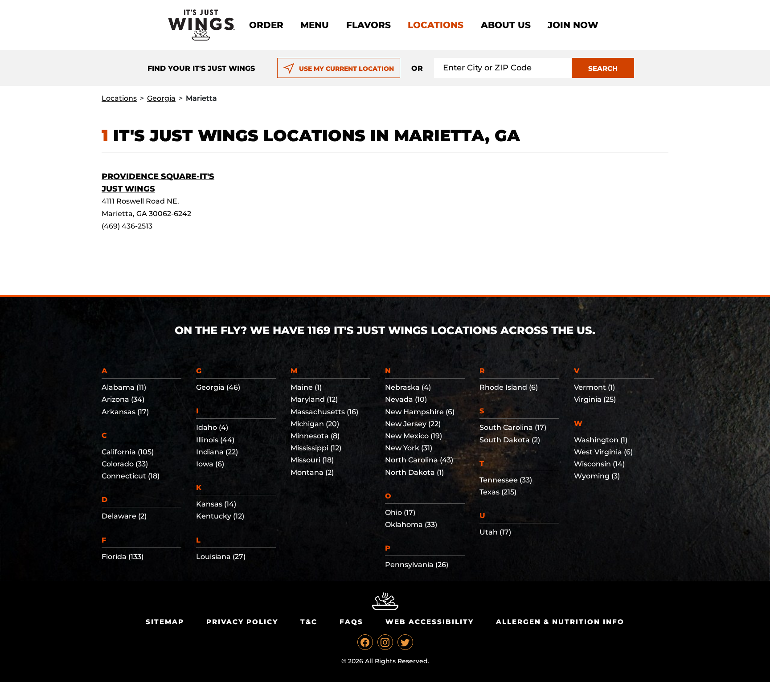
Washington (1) (600, 440)
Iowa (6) (210, 464)
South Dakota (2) (509, 440)
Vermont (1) (594, 387)
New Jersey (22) (413, 424)
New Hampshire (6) (420, 412)
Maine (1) (306, 387)
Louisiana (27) (221, 556)
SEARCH (603, 68)
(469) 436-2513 (127, 226)
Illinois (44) (215, 440)
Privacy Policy (242, 621)
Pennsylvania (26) (416, 564)
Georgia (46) (218, 387)
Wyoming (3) (597, 476)
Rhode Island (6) (508, 387)
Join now (573, 25)
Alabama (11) (124, 387)
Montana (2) (312, 472)
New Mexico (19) (413, 436)
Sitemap (165, 621)
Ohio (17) (400, 512)
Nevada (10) (406, 399)
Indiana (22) (217, 452)
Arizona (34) (123, 399)
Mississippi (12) (316, 448)
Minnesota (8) (315, 436)
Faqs (351, 621)
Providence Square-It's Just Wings (158, 183)
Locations (435, 25)
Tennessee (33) (505, 480)
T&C (308, 621)
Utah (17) (495, 532)
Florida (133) (122, 556)
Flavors (368, 25)
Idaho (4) (212, 427)
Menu (314, 25)
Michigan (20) (315, 424)
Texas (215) (497, 492)
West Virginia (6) (603, 452)
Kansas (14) (216, 504)
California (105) (128, 452)
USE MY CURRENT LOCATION (346, 69)
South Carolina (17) (512, 427)
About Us (506, 25)
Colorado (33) (125, 464)
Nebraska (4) (408, 387)
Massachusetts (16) (324, 412)
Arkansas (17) (125, 412)
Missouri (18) (312, 460)
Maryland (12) (314, 399)
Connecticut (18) (131, 476)
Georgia (161, 98)
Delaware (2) (124, 516)
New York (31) (408, 448)
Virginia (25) (595, 399)
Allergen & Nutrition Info (560, 621)
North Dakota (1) (414, 472)
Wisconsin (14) (599, 464)
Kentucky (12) (220, 516)
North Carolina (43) (419, 460)
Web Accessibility (429, 621)
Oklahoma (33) (411, 524)
